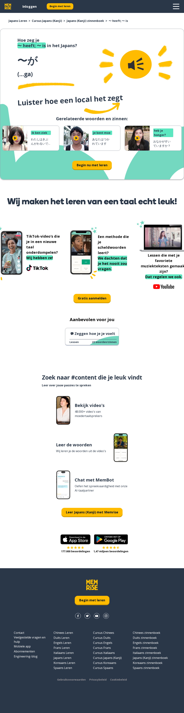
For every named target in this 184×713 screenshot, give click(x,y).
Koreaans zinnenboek (147, 663)
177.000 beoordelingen (75, 551)
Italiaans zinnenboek (147, 653)
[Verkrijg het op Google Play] (111, 539)
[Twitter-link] (87, 616)
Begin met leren (60, 6)
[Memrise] (8, 6)
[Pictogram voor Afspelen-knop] (15, 138)
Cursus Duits (102, 638)
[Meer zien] (176, 6)
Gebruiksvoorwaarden (71, 679)
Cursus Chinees (103, 633)
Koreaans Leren (64, 663)
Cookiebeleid (118, 679)
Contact (19, 633)
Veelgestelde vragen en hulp (29, 639)
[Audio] (136, 64)
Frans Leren (62, 648)
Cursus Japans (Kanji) (47, 21)
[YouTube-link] (97, 616)
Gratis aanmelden (92, 298)
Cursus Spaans (103, 668)
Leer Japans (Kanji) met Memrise (92, 512)
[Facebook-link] (78, 616)
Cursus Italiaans (104, 653)
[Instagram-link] (106, 616)
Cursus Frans (102, 648)
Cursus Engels (102, 643)
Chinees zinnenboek (146, 633)
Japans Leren (18, 21)
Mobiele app (22, 646)
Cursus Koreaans (104, 663)
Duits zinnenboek (145, 638)
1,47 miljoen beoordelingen (110, 551)
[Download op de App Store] (75, 539)
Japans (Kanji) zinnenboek (85, 21)
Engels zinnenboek (145, 643)
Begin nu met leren (92, 165)
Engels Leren (62, 643)
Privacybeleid (98, 679)
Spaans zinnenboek (146, 668)
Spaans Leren (63, 668)
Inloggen (29, 6)
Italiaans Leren (64, 653)
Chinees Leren (63, 633)
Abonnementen (24, 651)
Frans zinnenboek (145, 648)
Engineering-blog (26, 656)
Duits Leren (61, 638)
